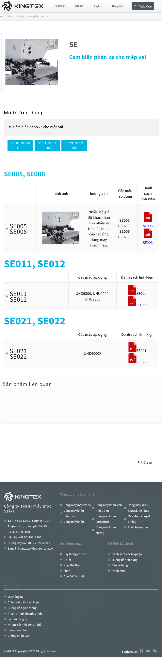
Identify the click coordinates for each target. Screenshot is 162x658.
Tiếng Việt (117, 6)
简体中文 (79, 6)
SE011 (141, 293)
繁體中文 (60, 6)
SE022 (141, 361)
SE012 (141, 304)
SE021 (141, 350)
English (98, 6)
